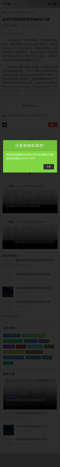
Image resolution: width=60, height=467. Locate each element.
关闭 (49, 167)
